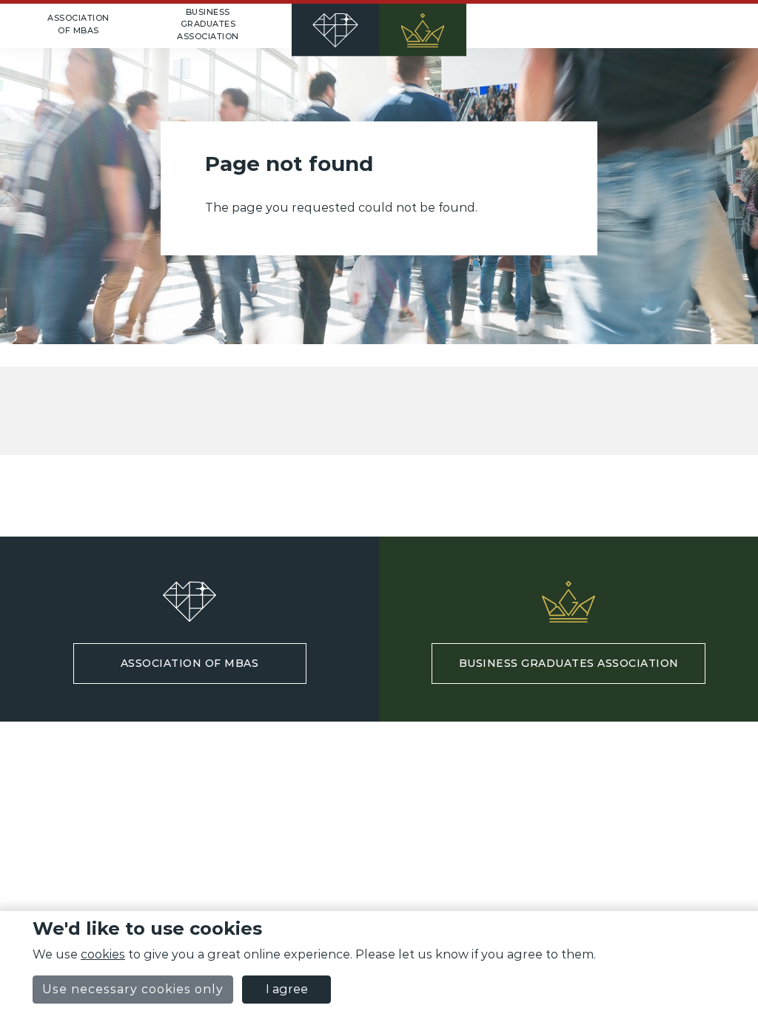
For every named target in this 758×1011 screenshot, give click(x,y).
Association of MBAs (78, 24)
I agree (287, 989)
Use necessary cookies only (133, 989)
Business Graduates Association (208, 24)
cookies (103, 954)
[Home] (379, 26)
